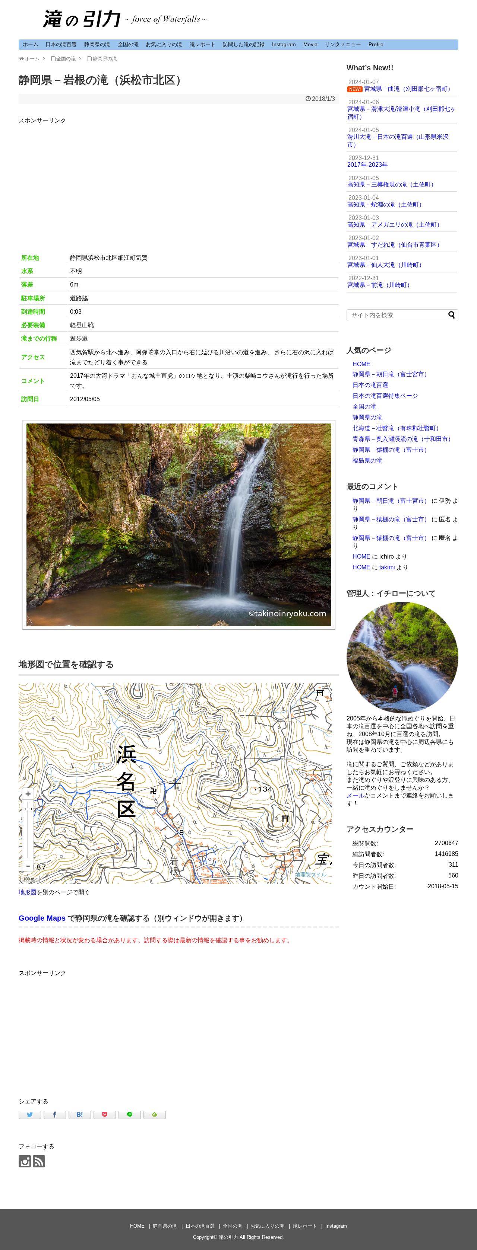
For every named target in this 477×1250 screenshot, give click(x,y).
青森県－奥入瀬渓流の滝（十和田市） (403, 439)
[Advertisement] (179, 177)
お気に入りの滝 (164, 44)
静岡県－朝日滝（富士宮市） (391, 374)
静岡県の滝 (97, 44)
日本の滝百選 (61, 44)
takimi (387, 567)
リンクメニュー (343, 44)
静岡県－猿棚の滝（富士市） (391, 450)
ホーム (30, 44)
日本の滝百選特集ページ (385, 396)
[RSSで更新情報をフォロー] (39, 1161)
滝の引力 (228, 1237)
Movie (310, 44)
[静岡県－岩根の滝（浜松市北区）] (80, 1115)
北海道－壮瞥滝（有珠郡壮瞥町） (397, 428)
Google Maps (42, 918)
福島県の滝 (367, 460)
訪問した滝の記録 (244, 44)
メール (355, 795)
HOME (361, 364)
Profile (376, 44)
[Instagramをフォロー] (25, 1161)
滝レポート (203, 44)
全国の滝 (128, 44)
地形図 (28, 892)
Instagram (284, 44)
